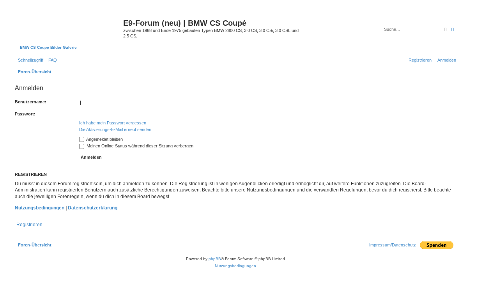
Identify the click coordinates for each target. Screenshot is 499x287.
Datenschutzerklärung (92, 208)
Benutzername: (30, 101)
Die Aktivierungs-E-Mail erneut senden (115, 129)
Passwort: (25, 114)
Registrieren (29, 224)
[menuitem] (51, 60)
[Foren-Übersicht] (68, 25)
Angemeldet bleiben (104, 139)
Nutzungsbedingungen (39, 208)
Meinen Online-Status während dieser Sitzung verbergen (139, 146)
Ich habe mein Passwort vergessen (112, 122)
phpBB (215, 259)
